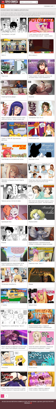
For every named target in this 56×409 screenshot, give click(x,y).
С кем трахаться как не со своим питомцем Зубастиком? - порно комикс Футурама (41, 35)
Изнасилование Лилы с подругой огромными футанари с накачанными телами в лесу (40, 326)
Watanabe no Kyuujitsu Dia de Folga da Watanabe (12, 180)
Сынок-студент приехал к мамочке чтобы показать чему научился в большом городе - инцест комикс (39, 389)
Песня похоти (33, 367)
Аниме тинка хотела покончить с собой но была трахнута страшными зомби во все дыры (13, 389)
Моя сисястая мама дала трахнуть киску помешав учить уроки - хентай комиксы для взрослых (41, 201)
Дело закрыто (33, 55)
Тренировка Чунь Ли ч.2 (36, 117)
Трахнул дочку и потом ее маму (11, 201)
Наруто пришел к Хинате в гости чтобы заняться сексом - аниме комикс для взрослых (13, 118)
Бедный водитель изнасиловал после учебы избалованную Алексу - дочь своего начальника (12, 264)
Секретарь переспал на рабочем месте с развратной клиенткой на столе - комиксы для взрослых (41, 180)
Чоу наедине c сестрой (8, 34)
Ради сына (4, 76)
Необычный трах (34, 138)
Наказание (4, 367)
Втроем (3, 242)
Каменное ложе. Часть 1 (36, 263)
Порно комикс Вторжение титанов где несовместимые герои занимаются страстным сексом (40, 76)
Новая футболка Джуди (8, 97)
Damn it (3, 55)
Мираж (31, 284)
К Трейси (4, 305)
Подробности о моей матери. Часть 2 (12, 326)
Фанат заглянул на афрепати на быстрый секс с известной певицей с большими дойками (13, 347)
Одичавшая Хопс (6, 222)
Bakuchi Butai (33, 305)
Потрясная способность (8, 284)
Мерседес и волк (34, 159)
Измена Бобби (33, 222)
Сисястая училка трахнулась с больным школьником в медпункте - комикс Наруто (41, 347)
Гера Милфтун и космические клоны (12, 159)
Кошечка (31, 97)
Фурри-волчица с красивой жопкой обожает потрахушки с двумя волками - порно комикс (41, 243)
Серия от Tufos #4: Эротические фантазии (11, 139)
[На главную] (9, 2)
